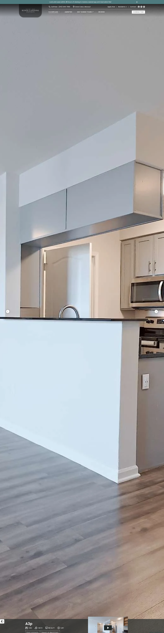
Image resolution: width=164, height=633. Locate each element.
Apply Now (111, 7)
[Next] (156, 311)
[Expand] (157, 615)
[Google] (141, 7)
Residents (121, 7)
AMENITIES (68, 12)
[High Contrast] (2, 621)
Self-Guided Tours (84, 12)
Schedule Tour (138, 12)
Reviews (102, 12)
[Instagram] (144, 7)
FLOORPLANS (53, 12)
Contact (133, 7)
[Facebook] (139, 7)
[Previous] (7, 311)
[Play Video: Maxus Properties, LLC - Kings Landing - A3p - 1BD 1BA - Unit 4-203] (108, 627)
